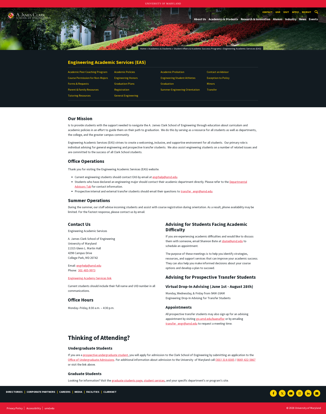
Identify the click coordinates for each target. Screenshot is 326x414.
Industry (290, 19)
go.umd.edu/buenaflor (210, 319)
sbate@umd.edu (232, 241)
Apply (295, 12)
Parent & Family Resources (83, 89)
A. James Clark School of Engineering (29, 11)
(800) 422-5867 (246, 360)
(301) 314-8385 (224, 360)
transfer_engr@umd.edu (196, 191)
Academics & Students (223, 19)
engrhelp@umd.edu (164, 177)
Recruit (306, 12)
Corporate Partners (41, 391)
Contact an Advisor (218, 72)
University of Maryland (163, 3)
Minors (211, 83)
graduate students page (127, 380)
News (302, 19)
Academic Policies (124, 72)
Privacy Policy (15, 408)
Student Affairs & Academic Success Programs (197, 48)
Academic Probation (172, 72)
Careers (64, 391)
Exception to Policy (218, 78)
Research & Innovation (255, 19)
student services (154, 380)
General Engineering (126, 95)
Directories (14, 391)
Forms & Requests (78, 83)
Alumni (277, 19)
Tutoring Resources (79, 95)
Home (143, 48)
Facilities (92, 391)
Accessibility (33, 408)
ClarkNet (109, 391)
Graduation (167, 83)
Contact (267, 12)
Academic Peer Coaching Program (87, 72)
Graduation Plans (124, 83)
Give (277, 12)
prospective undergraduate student (105, 355)
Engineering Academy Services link (90, 278)
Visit (286, 12)
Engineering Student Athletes (178, 78)
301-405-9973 (86, 270)
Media (78, 391)
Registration (121, 89)
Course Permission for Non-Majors (88, 78)
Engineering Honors (126, 78)
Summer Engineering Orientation (180, 89)
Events (313, 19)
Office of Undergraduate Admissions (91, 360)
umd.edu (49, 408)
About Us (200, 19)
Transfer (212, 89)
